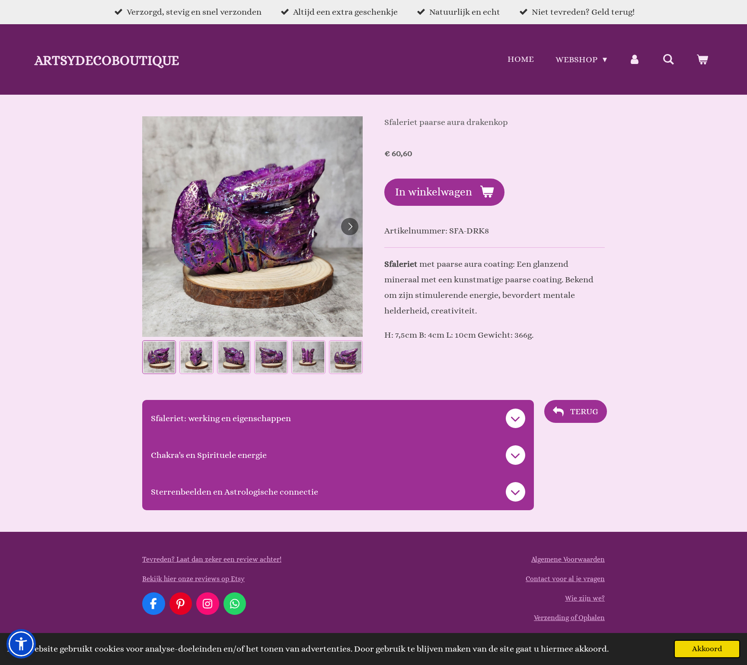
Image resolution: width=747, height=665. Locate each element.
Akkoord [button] (707, 648)
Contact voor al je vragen (565, 579)
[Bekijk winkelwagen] (702, 59)
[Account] (634, 59)
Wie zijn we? (585, 598)
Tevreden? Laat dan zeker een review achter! (211, 559)
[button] (159, 357)
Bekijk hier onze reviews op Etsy (193, 579)
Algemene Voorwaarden (568, 559)
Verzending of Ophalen (569, 618)
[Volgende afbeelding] (349, 226)
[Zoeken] (668, 59)
